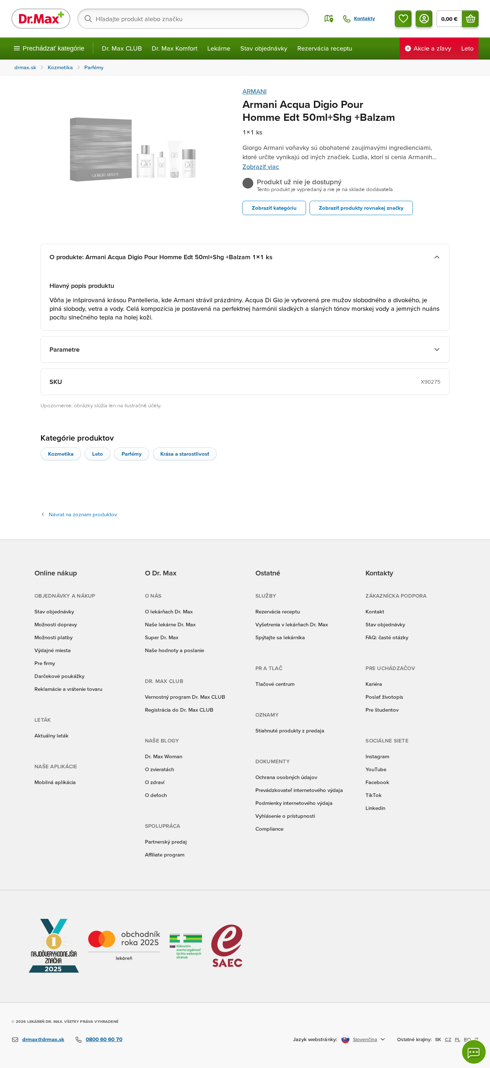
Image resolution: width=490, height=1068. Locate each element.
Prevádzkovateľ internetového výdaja (299, 790)
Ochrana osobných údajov (286, 777)
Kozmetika (61, 454)
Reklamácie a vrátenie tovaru (68, 689)
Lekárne (218, 48)
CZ (448, 1039)
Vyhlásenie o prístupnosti (285, 816)
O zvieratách (159, 769)
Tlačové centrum (275, 684)
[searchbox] (193, 19)
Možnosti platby (53, 637)
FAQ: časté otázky (387, 637)
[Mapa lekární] (329, 18)
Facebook (377, 782)
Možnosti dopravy (55, 624)
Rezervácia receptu (324, 48)
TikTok (374, 795)
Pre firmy (44, 663)
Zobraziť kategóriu (274, 208)
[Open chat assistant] (473, 1051)
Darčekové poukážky (59, 676)
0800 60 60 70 (104, 1039)
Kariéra (374, 684)
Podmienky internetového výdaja (294, 803)
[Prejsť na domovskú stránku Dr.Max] (40, 19)
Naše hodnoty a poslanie (174, 650)
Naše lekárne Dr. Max (170, 624)
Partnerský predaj (166, 842)
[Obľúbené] (403, 18)
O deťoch (156, 795)
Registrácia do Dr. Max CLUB (179, 710)
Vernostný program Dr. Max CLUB (185, 697)
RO (467, 1039)
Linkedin (375, 808)
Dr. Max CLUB (122, 48)
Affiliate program (164, 854)
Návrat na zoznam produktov (83, 514)
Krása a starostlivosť (184, 454)
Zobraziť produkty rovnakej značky (361, 208)
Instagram (377, 756)
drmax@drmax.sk (43, 1039)
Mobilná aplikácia (55, 782)
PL (457, 1039)
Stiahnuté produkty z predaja (289, 730)
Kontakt (375, 611)
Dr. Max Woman (163, 756)
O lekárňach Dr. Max (169, 611)
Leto (97, 454)
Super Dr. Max (161, 637)
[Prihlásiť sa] (424, 18)
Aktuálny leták (51, 735)
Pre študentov (382, 710)
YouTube (376, 769)
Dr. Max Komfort (174, 48)
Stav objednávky (263, 48)
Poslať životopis (384, 697)
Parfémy (132, 454)
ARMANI (254, 91)
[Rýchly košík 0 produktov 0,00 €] (470, 18)
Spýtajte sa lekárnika (280, 637)
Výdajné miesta (52, 650)
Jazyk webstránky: (315, 1039)
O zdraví (154, 782)
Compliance (269, 829)
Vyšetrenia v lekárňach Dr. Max (291, 624)
